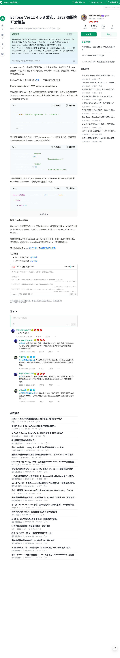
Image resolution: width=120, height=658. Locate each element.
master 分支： (17, 294)
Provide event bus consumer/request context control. (42, 279)
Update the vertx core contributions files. (37, 284)
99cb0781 (15, 289)
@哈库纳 (22, 343)
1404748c (15, 284)
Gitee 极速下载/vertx (25, 267)
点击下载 (33, 261)
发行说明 (32, 248)
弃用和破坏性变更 (47, 248)
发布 (37, 80)
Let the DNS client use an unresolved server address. (42, 289)
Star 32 (67, 267)
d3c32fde (15, 279)
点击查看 (33, 257)
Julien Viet (57, 282)
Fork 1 (73, 267)
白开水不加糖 (94, 15)
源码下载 (72, 294)
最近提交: (15, 277)
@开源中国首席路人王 (27, 360)
